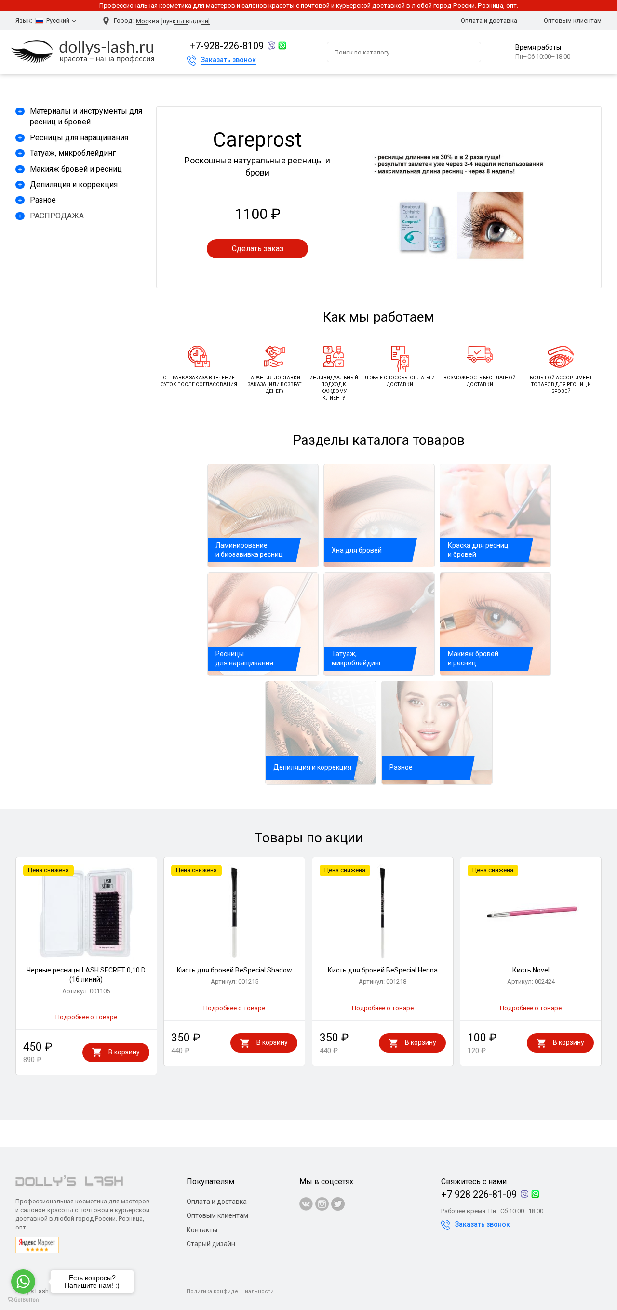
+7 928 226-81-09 (479, 1194)
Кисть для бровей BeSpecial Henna (383, 976)
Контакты (202, 1230)
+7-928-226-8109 (226, 46)
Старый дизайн (211, 1244)
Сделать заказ (257, 248)
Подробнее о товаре (86, 1017)
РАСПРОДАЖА (57, 215)
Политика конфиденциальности (230, 1291)
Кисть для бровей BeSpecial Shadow (234, 976)
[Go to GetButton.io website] (23, 1300)
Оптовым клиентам (573, 20)
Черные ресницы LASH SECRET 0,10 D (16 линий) (86, 980)
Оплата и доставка (489, 20)
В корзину (124, 1052)
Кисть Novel (531, 976)
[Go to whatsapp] (23, 1281)
